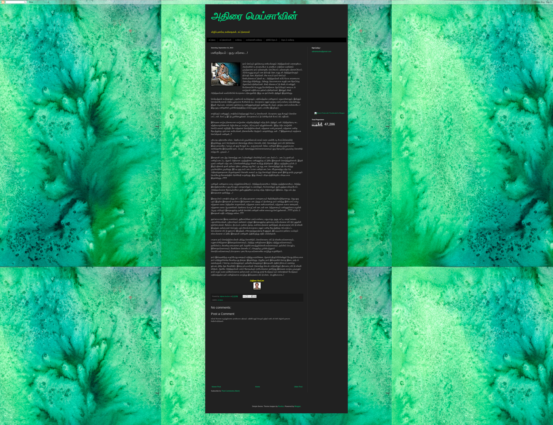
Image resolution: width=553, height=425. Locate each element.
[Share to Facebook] (252, 296)
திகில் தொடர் (271, 40)
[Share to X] (249, 296)
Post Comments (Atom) (231, 391)
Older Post (298, 387)
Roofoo (281, 406)
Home (257, 387)
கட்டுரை (212, 40)
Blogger (298, 406)
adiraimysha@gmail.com (321, 51)
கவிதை (238, 40)
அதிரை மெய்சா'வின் (254, 16)
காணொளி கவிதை (254, 40)
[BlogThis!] (246, 296)
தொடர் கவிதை (287, 40)
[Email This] (244, 296)
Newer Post (216, 387)
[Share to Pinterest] (255, 296)
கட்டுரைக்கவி (225, 40)
